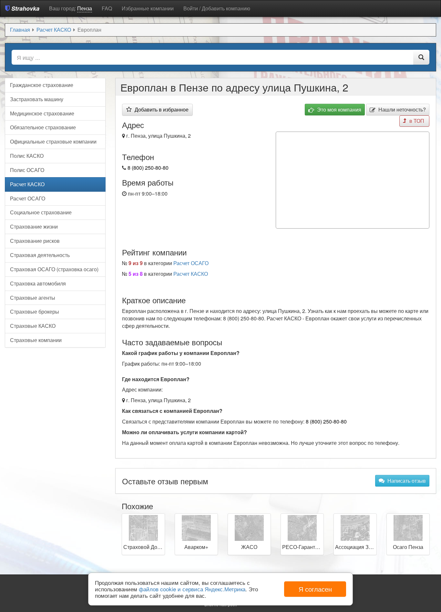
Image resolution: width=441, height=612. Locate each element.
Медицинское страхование (42, 113)
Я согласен (315, 589)
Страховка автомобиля (38, 283)
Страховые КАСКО (33, 325)
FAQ (107, 8)
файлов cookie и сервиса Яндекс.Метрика (192, 589)
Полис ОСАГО (27, 170)
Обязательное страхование (43, 127)
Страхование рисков (35, 240)
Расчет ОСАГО (191, 263)
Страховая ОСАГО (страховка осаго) (54, 269)
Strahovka (24, 8)
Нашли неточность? (401, 109)
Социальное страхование (41, 212)
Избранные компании (148, 8)
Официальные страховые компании (53, 141)
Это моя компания (338, 109)
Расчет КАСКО (190, 273)
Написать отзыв (406, 480)
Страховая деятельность (40, 255)
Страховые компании (36, 340)
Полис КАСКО (27, 155)
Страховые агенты (32, 297)
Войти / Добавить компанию (216, 8)
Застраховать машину (36, 99)
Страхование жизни (34, 226)
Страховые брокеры (34, 311)
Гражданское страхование (41, 85)
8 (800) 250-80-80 (148, 167)
